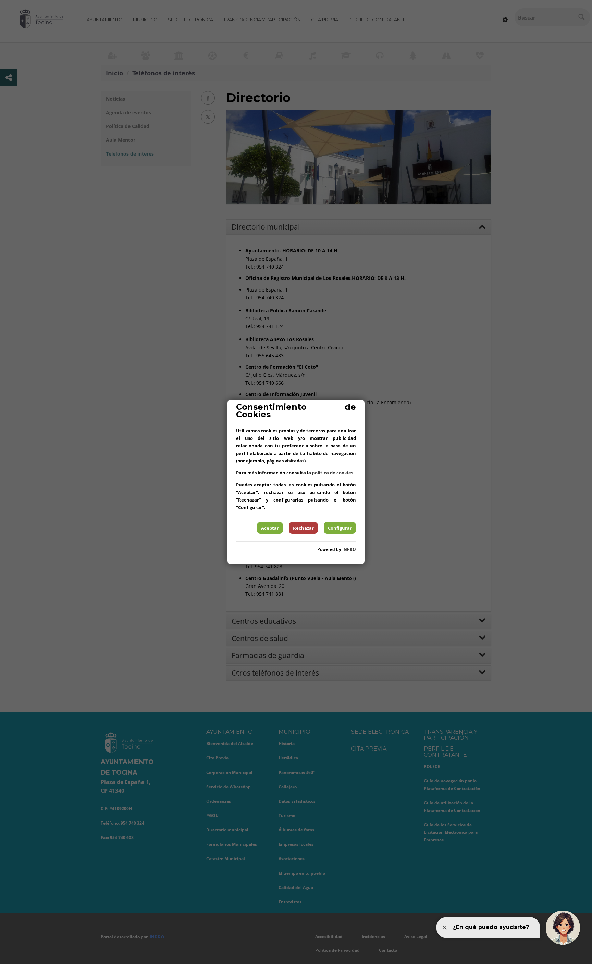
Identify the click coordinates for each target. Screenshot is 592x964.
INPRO (349, 549)
